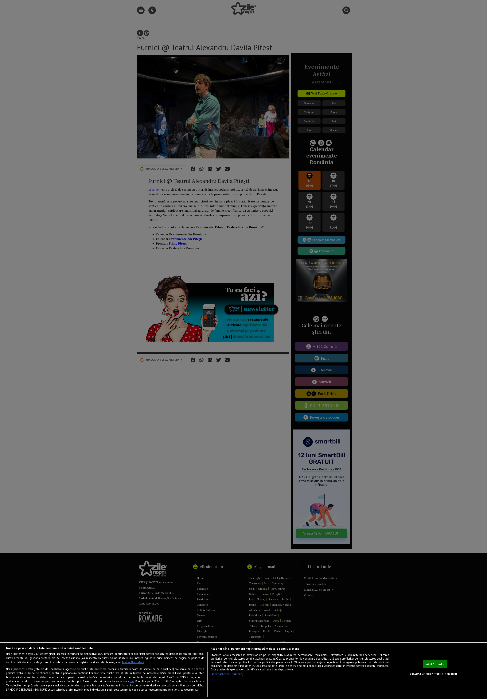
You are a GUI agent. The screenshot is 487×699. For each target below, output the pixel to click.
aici (132, 681)
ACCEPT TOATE (435, 664)
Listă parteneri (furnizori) (227, 674)
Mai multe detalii (133, 662)
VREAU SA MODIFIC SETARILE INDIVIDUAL (434, 674)
